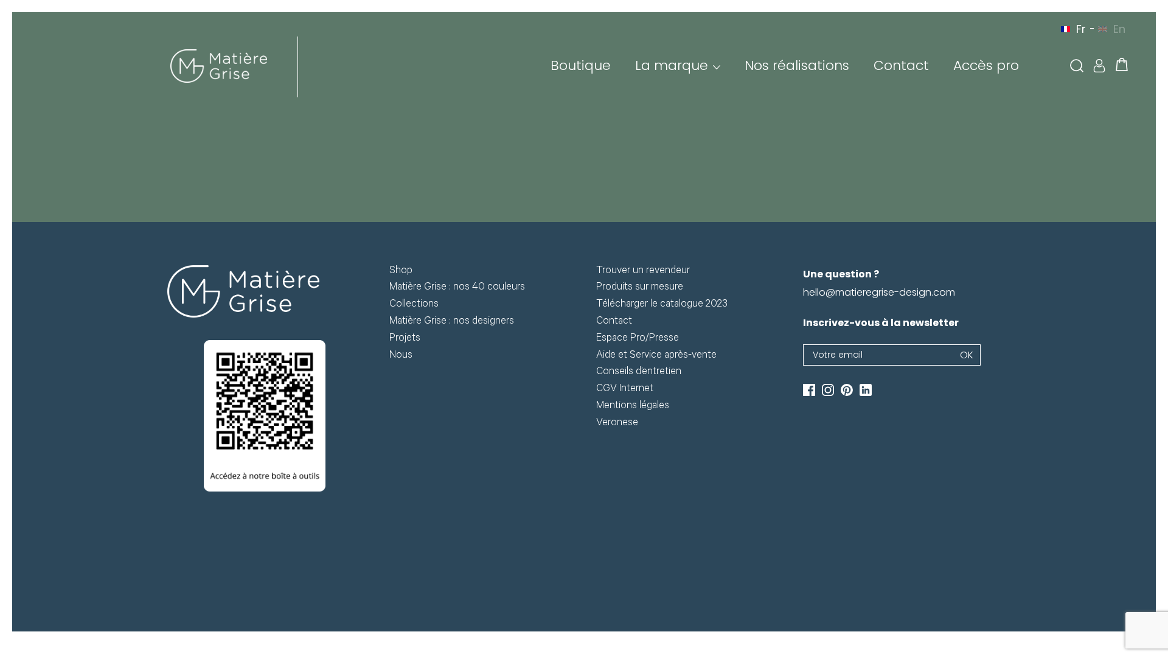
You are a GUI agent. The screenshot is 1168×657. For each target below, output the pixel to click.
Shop (400, 271)
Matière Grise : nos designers (451, 322)
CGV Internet (624, 389)
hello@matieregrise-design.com (879, 292)
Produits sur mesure (639, 288)
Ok (966, 355)
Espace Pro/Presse (637, 339)
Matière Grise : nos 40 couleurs (457, 288)
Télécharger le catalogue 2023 (662, 305)
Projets (404, 339)
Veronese (617, 423)
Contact (901, 65)
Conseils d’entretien (638, 372)
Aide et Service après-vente (656, 356)
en (1119, 28)
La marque (671, 65)
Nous (400, 356)
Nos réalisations (797, 65)
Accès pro (986, 65)
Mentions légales (632, 406)
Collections (414, 305)
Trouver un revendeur (643, 271)
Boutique (581, 65)
